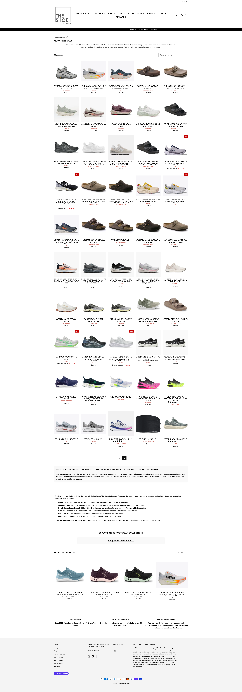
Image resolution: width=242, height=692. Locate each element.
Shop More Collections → (121, 540)
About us (57, 666)
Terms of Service (59, 654)
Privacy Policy (58, 663)
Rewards (121, 17)
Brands (151, 13)
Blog (55, 651)
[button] (172, 402)
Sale (163, 13)
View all (182, 552)
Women (99, 13)
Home (56, 37)
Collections (63, 37)
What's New (83, 13)
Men (110, 13)
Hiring (56, 648)
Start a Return (58, 657)
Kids (120, 13)
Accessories (135, 13)
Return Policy (58, 660)
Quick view (66, 81)
